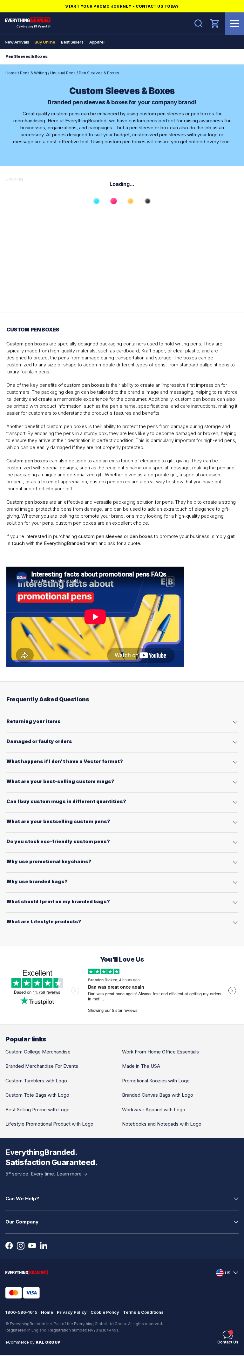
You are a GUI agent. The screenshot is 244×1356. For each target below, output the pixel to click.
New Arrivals (17, 41)
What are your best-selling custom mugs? (60, 781)
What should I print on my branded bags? (58, 901)
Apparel (97, 41)
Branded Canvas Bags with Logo (157, 1095)
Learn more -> (72, 1174)
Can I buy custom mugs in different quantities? (66, 801)
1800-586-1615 (21, 1312)
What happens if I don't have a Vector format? (64, 761)
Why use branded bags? (37, 881)
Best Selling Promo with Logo (37, 1110)
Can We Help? (22, 1199)
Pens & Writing (33, 73)
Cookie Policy (105, 1312)
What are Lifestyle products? (43, 921)
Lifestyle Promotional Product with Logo (49, 1124)
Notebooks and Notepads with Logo (161, 1124)
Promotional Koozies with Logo (156, 1081)
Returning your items (33, 721)
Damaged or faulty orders (39, 741)
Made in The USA (141, 1066)
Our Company (21, 1222)
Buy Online (45, 41)
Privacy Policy (72, 1312)
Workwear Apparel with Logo (153, 1110)
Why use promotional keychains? (49, 861)
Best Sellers (72, 41)
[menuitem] (17, 42)
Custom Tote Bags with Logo (37, 1095)
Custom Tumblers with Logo (36, 1081)
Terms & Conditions (143, 1312)
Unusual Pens (63, 73)
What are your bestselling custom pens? (58, 821)
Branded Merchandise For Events (41, 1066)
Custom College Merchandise (38, 1052)
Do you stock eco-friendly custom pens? (58, 841)
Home (11, 73)
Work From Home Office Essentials (160, 1052)
